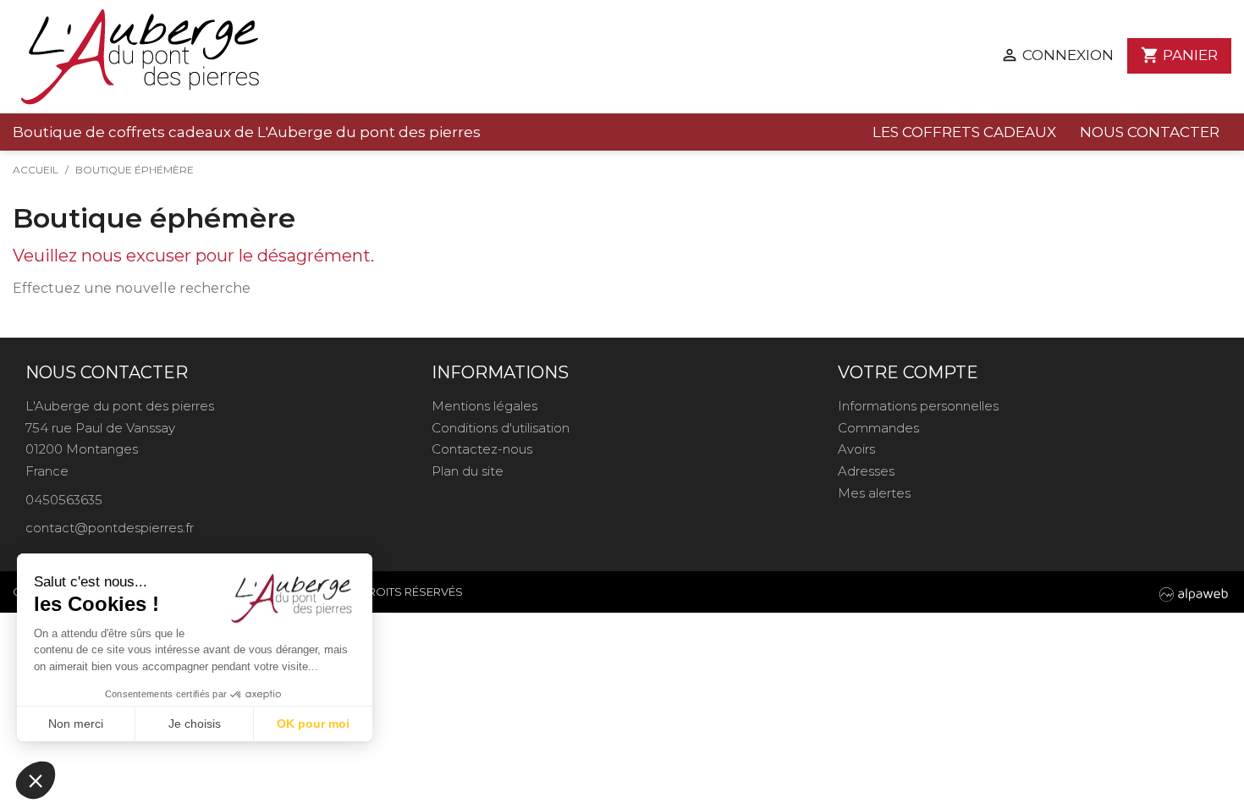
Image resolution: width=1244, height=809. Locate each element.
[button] (35, 780)
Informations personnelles (918, 406)
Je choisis (194, 723)
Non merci (75, 723)
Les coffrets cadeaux (964, 132)
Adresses (866, 471)
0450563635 (63, 500)
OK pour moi (313, 723)
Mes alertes (874, 493)
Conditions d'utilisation (501, 428)
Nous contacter (1149, 132)
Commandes (878, 428)
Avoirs (856, 449)
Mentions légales (484, 406)
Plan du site (468, 471)
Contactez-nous (482, 449)
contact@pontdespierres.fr (109, 528)
